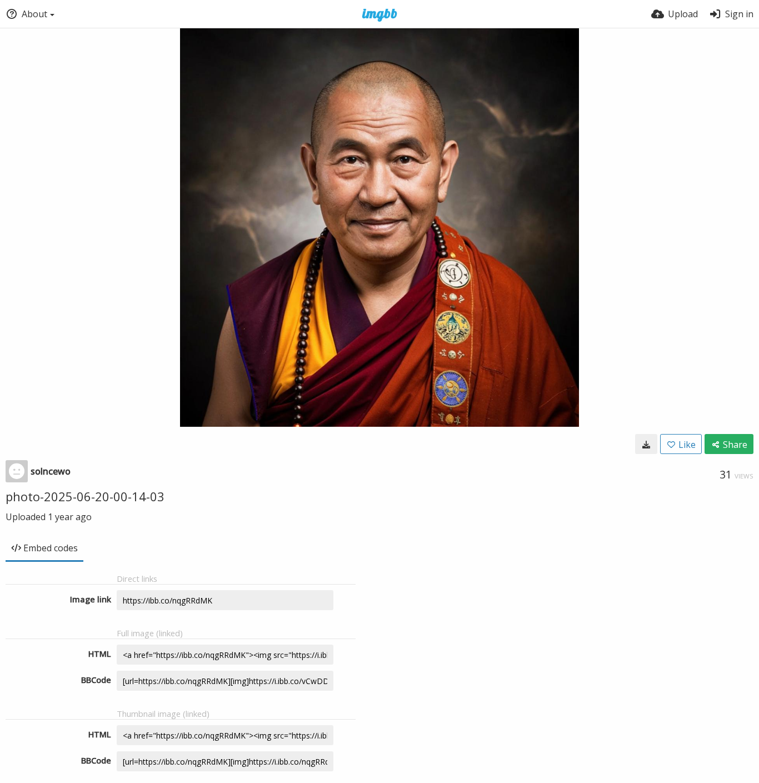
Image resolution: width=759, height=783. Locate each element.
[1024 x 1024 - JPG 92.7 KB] (646, 444)
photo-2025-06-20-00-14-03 (85, 496)
